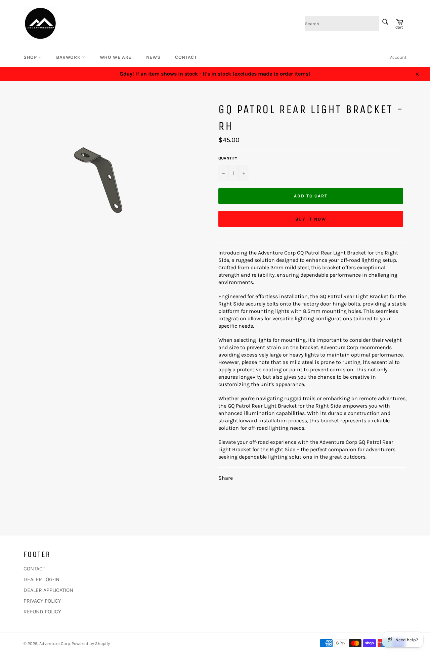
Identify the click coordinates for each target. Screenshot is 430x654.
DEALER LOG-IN (41, 579)
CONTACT (186, 57)
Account (398, 57)
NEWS (153, 57)
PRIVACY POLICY (42, 601)
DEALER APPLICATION (48, 590)
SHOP (31, 57)
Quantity (227, 158)
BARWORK (69, 57)
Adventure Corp (54, 643)
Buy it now (310, 219)
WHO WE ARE (115, 57)
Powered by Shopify (91, 643)
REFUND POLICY (42, 611)
